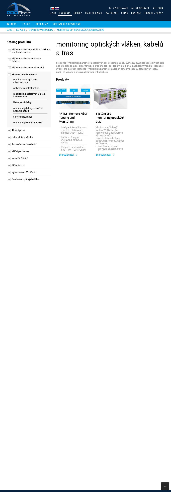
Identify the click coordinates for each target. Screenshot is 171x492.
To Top (165, 486)
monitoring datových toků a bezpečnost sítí (27, 109)
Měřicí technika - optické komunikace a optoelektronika (31, 51)
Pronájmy (42, 24)
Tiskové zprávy (153, 13)
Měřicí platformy (20, 151)
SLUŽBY (78, 13)
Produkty (65, 13)
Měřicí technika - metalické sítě (28, 67)
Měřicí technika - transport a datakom (26, 60)
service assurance (22, 116)
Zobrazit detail (67, 154)
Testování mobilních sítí (24, 144)
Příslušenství (18, 165)
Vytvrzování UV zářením (24, 172)
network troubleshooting (26, 88)
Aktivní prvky (18, 130)
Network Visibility (22, 102)
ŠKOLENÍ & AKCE (94, 13)
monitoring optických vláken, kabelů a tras (80, 30)
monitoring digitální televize (27, 122)
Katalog (12, 24)
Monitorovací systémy (41, 30)
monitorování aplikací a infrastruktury (25, 81)
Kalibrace (112, 13)
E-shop (26, 24)
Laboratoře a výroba (22, 137)
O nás (124, 13)
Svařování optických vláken (26, 179)
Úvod (53, 13)
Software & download (67, 24)
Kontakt (136, 13)
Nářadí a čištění (20, 158)
